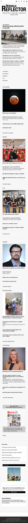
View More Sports (7, 184)
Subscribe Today (14, 14)
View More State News (8, 397)
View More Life (6, 234)
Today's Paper (14, 13)
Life (3, 78)
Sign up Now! (14, 492)
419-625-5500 (23, 521)
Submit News (22, 13)
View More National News (8, 341)
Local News (5, 71)
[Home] (16, 1)
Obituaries (5, 76)
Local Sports (5, 73)
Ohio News (5, 80)
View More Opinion (7, 286)
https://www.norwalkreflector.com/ (14, 519)
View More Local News (8, 133)
